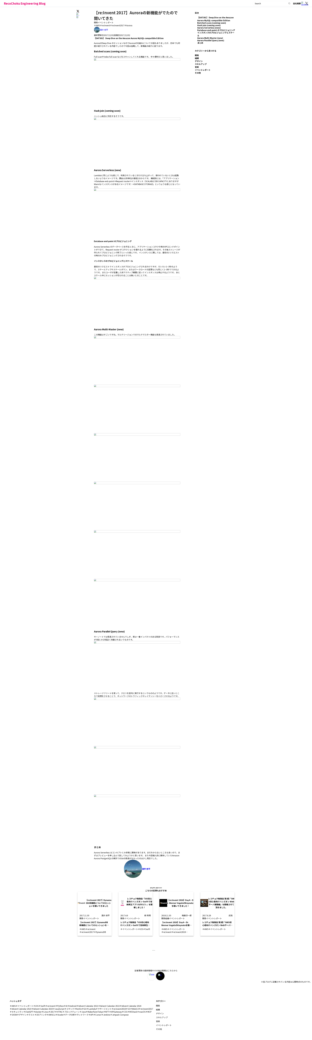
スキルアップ (201, 64)
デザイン (199, 61)
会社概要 (297, 3)
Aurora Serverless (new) (209, 27)
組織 (197, 58)
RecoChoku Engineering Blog (25, 3)
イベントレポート (105, 22)
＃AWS (97, 25)
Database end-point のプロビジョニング (216, 30)
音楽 (197, 66)
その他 (198, 72)
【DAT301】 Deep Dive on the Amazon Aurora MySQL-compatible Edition (215, 19)
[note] (151, 976)
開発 (96, 22)
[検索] (289, 3)
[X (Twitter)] (306, 3)
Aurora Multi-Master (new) (210, 37)
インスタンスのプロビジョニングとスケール (215, 34)
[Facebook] (303, 3)
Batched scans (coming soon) (211, 22)
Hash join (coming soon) (209, 25)
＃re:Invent (105, 25)
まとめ (200, 42)
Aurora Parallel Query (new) (210, 40)
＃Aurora (128, 25)
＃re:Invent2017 (117, 25)
